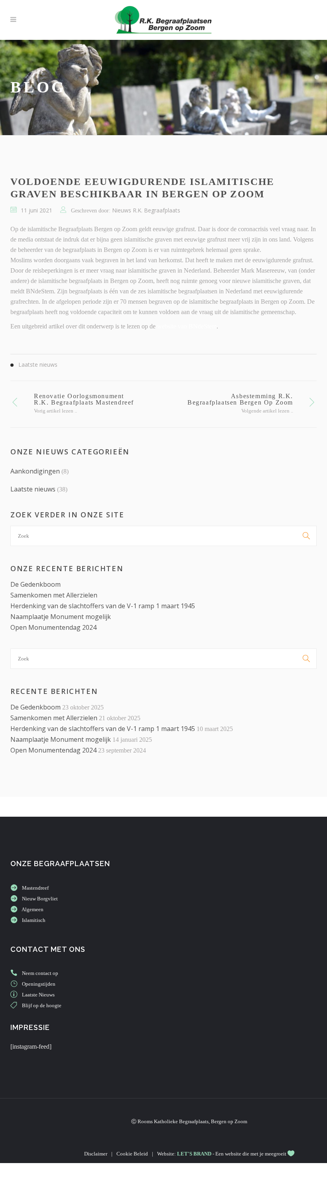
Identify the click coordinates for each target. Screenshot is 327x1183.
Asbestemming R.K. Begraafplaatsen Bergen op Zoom (240, 399)
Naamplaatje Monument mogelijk (60, 616)
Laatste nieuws (32, 489)
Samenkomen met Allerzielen (53, 595)
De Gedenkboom (35, 584)
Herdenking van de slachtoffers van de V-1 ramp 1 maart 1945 (102, 605)
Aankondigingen (35, 471)
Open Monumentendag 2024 (53, 627)
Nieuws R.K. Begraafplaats (146, 210)
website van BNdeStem (187, 326)
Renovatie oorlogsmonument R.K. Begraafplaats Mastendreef (84, 399)
